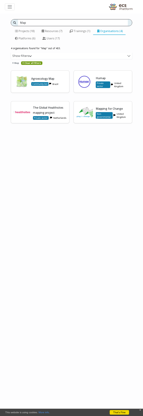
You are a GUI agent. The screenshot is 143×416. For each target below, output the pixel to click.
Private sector (100, 85)
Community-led (39, 83)
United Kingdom (118, 85)
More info (44, 412)
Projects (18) (26, 31)
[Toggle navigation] (10, 6)
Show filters (20, 56)
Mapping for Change (109, 109)
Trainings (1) (81, 31)
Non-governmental (104, 115)
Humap (101, 78)
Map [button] (16, 63)
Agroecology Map (42, 79)
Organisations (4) (111, 31)
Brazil (55, 84)
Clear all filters (32, 63)
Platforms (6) (26, 38)
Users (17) (53, 38)
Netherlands (59, 117)
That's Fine (119, 412)
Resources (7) (53, 31)
